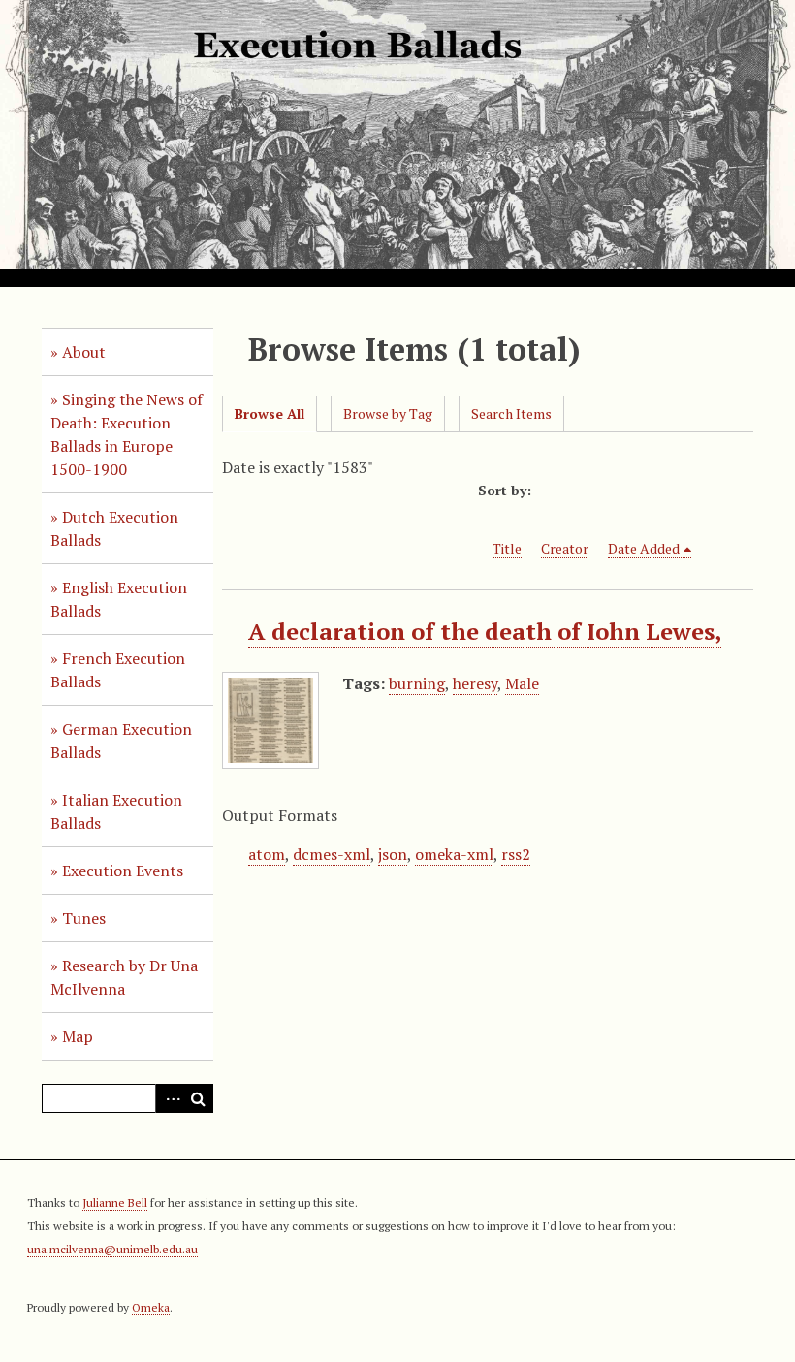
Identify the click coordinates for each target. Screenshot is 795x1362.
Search (198, 1098)
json (392, 854)
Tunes (84, 918)
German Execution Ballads (121, 740)
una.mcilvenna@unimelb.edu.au (112, 1249)
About (84, 352)
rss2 (515, 854)
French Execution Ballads (117, 670)
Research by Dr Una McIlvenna (124, 977)
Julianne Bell (114, 1202)
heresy (475, 683)
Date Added (644, 548)
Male (522, 683)
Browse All (269, 413)
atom (266, 854)
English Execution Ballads (118, 599)
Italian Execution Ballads (116, 811)
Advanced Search (169, 1098)
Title (507, 548)
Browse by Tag (387, 413)
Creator (564, 548)
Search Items (511, 413)
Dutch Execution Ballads (114, 528)
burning (417, 683)
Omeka (151, 1307)
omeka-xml (454, 854)
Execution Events (122, 870)
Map (77, 1036)
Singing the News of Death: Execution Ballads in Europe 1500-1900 (126, 434)
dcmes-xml (331, 854)
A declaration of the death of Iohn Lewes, (484, 631)
